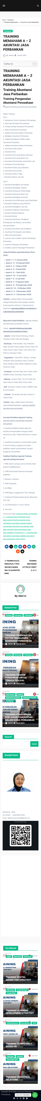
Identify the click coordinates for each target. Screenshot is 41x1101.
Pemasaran (27, 956)
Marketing (18, 655)
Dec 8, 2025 (20, 683)
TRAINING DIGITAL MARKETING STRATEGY (18, 978)
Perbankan (8, 31)
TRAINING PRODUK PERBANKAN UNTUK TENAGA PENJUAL (16, 678)
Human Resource (12, 1023)
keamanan (18, 615)
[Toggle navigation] (4, 5)
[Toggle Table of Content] (33, 64)
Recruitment (25, 1023)
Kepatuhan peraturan (13, 697)
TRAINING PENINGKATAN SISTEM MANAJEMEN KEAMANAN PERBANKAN (18, 638)
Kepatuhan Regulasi (29, 697)
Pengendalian (11, 993)
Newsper (28, 1091)
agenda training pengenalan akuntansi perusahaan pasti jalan (18, 526)
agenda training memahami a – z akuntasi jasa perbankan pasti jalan (20, 517)
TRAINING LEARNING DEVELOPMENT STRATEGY (20, 1011)
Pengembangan (22, 990)
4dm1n (11, 55)
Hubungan (10, 1056)
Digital (9, 956)
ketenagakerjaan (12, 1059)
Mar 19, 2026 (21, 644)
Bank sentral (10, 694)
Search (8, 737)
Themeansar (5, 1094)
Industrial (20, 1056)
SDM (34, 1023)
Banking (9, 615)
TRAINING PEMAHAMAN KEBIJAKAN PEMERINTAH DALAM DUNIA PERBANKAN (19, 717)
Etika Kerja (10, 990)
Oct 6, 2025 (20, 723)
